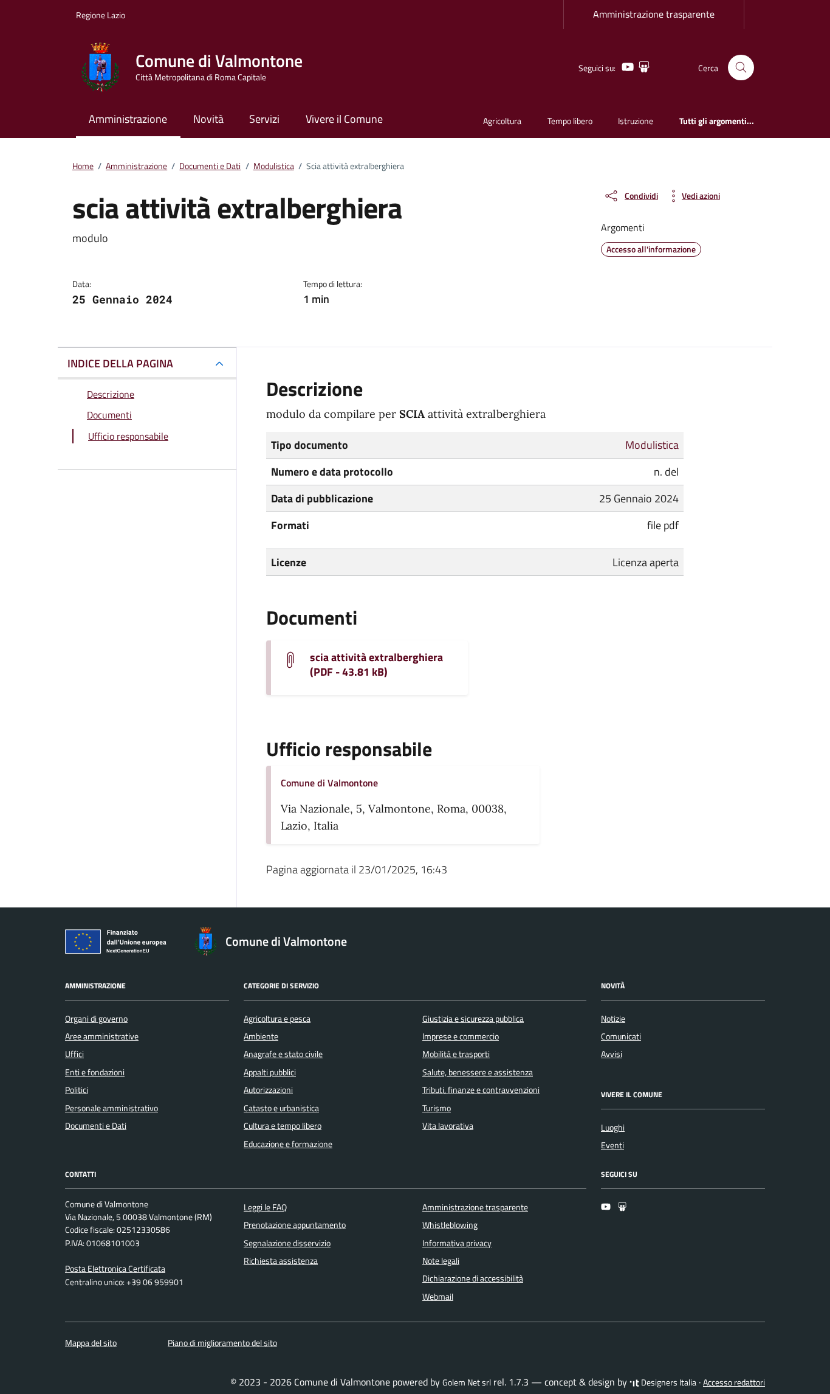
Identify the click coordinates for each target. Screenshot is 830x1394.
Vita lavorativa (447, 1125)
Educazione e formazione (288, 1144)
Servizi (264, 119)
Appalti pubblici (270, 1072)
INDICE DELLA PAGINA (120, 363)
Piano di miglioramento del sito (222, 1343)
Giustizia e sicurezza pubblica (473, 1018)
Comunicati (621, 1036)
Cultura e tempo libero (282, 1125)
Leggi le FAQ (265, 1207)
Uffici (74, 1054)
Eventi (612, 1145)
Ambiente (261, 1036)
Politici (76, 1090)
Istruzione (635, 120)
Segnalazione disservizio (287, 1243)
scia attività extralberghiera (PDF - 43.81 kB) (376, 664)
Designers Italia (667, 1382)
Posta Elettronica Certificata (115, 1268)
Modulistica (652, 445)
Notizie (613, 1018)
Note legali (440, 1260)
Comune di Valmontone (329, 782)
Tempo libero (569, 120)
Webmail (437, 1296)
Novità (208, 119)
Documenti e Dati (95, 1125)
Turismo (436, 1108)
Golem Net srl (466, 1382)
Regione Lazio (100, 15)
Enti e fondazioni (95, 1072)
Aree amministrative (102, 1036)
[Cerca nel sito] (741, 68)
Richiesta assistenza (281, 1260)
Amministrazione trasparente (654, 14)
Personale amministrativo (111, 1108)
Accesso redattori (734, 1382)
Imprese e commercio (460, 1036)
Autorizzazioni (268, 1090)
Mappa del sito (91, 1343)
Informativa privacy (457, 1243)
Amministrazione (128, 119)
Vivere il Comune (344, 119)
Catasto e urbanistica (281, 1108)
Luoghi (613, 1127)
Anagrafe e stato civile (283, 1054)
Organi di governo (96, 1018)
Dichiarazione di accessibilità (472, 1278)
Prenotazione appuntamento (295, 1225)
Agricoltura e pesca (277, 1018)
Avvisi (611, 1054)
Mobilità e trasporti (456, 1054)
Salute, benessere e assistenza (477, 1072)
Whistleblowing (450, 1225)
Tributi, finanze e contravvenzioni (481, 1090)
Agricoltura (502, 120)
